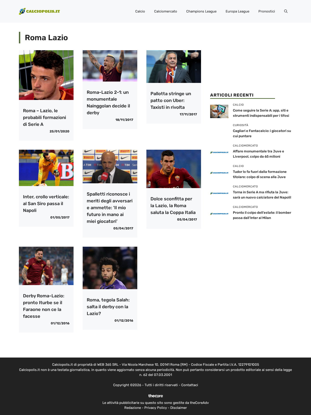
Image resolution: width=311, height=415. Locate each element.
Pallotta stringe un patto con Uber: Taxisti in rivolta (170, 100)
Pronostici (266, 11)
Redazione (132, 408)
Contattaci (189, 385)
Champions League (201, 11)
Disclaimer (178, 408)
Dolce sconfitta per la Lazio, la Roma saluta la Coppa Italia (173, 205)
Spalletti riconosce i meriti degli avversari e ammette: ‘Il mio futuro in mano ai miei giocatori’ (110, 207)
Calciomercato (165, 11)
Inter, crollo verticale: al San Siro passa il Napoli (46, 203)
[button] (286, 11)
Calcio (140, 11)
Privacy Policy (155, 408)
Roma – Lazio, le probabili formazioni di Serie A (44, 117)
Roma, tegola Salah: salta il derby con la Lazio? (108, 306)
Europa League (237, 11)
